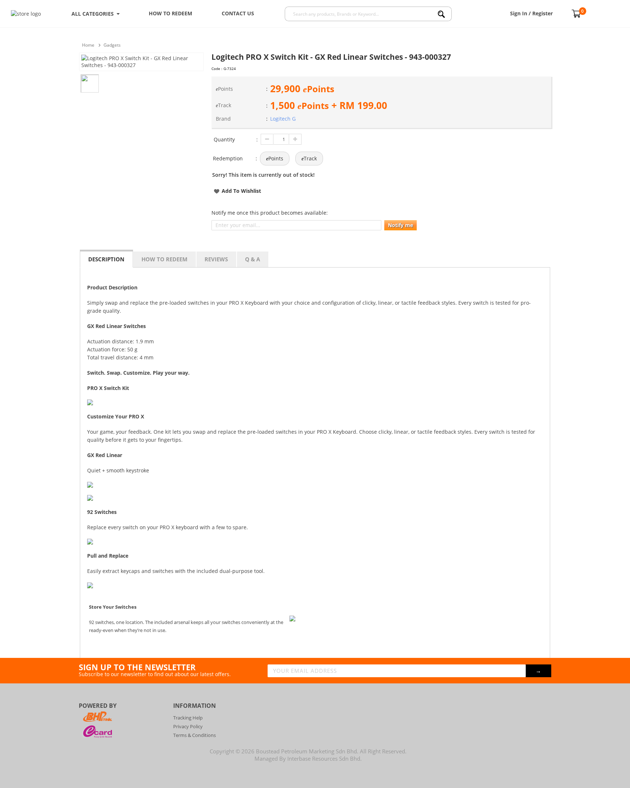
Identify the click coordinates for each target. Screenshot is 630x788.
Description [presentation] (106, 259)
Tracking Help (188, 717)
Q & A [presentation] (252, 259)
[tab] (106, 259)
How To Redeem (170, 13)
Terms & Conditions (194, 735)
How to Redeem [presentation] (164, 259)
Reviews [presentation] (216, 259)
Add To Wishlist (241, 190)
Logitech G (283, 118)
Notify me (400, 225)
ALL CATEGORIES (94, 13)
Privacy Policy (188, 726)
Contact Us (238, 13)
